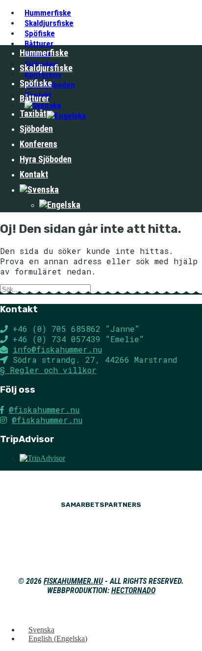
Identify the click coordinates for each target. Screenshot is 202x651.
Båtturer (34, 98)
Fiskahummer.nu (73, 581)
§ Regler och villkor (48, 370)
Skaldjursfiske (46, 68)
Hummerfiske (44, 53)
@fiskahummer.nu (44, 409)
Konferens (38, 144)
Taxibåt (33, 113)
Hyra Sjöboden (46, 159)
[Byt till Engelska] (66, 116)
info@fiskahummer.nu (57, 349)
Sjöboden (36, 129)
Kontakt (34, 174)
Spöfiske (36, 83)
